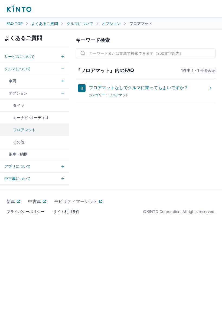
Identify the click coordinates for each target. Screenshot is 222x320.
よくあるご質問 (44, 23)
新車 (10, 201)
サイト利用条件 (66, 211)
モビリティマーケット (75, 201)
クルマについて (80, 23)
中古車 (34, 201)
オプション (111, 23)
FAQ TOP (14, 23)
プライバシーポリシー (25, 211)
